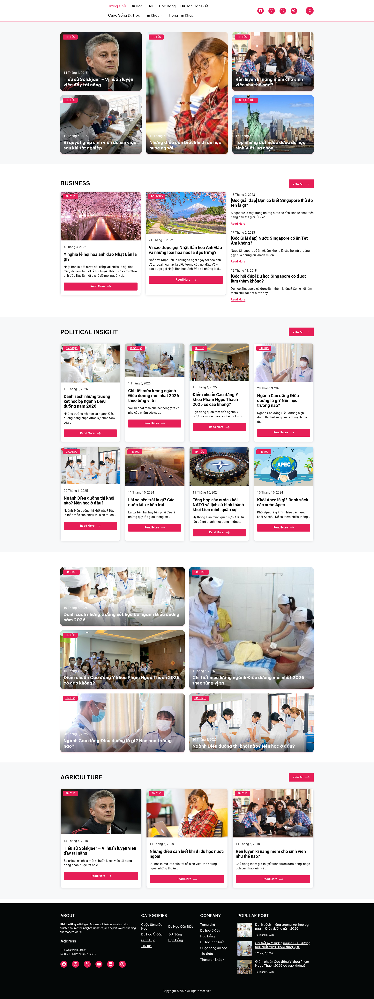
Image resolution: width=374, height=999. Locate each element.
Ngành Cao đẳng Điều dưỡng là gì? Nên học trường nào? (278, 400)
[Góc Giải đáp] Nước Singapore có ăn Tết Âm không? (269, 241)
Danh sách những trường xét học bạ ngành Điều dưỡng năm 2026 (87, 401)
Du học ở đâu (246, 100)
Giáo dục (72, 348)
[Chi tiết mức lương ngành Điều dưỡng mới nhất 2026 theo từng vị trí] (244, 949)
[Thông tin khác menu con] (196, 15)
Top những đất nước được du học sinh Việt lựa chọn (270, 145)
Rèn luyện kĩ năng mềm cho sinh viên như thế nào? (269, 82)
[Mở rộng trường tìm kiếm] (310, 11)
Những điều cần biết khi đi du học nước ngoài (185, 145)
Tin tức (70, 36)
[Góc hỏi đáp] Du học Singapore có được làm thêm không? (269, 279)
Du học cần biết (180, 926)
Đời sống (157, 196)
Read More (97, 286)
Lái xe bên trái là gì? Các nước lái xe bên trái (151, 502)
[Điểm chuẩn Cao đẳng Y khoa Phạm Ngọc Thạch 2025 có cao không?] (244, 967)
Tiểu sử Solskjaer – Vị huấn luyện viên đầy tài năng (98, 82)
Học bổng (175, 940)
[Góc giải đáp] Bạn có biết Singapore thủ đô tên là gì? (272, 203)
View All (298, 183)
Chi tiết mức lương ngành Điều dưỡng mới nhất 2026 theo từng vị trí (153, 395)
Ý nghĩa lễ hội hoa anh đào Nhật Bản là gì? (100, 257)
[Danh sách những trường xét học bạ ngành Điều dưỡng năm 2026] (244, 930)
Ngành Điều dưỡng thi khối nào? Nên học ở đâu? (89, 500)
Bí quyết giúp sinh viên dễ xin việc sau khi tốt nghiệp (100, 145)
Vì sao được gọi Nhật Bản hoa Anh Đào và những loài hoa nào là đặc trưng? (185, 250)
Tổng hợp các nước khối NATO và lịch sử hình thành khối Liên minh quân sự (218, 504)
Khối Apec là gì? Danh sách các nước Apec (282, 502)
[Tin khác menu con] (161, 15)
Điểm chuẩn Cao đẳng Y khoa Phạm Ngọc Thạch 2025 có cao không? (215, 399)
